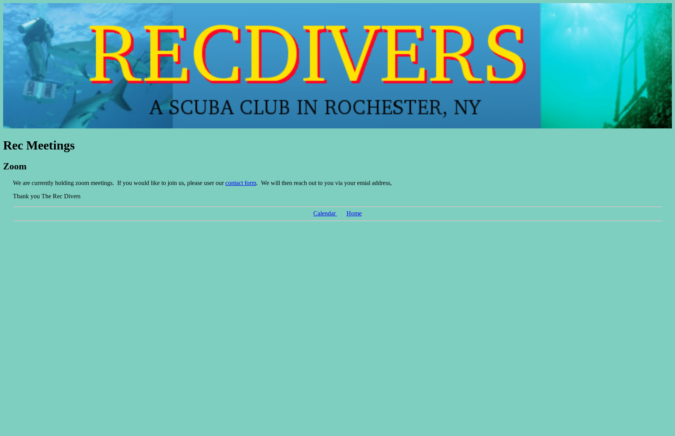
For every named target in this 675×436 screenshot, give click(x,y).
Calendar (325, 213)
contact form (240, 183)
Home (354, 213)
